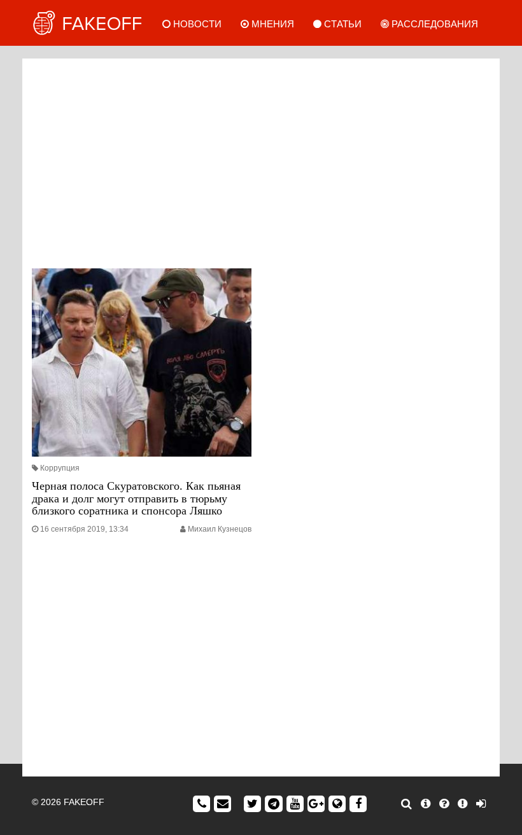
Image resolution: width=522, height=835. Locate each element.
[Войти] (481, 804)
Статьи (341, 23)
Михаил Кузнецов (219, 529)
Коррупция (60, 468)
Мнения (271, 23)
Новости (196, 23)
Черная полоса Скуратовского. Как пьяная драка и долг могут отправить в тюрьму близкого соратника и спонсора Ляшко (136, 499)
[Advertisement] (261, 160)
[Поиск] (406, 804)
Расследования (433, 23)
